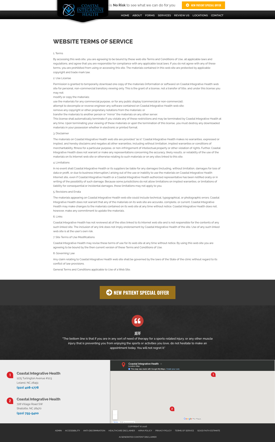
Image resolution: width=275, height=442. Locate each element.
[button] (137, 292)
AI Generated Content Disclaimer (137, 437)
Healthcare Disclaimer (122, 430)
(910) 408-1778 (28, 387)
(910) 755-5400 (28, 413)
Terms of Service (184, 430)
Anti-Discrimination (94, 430)
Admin (58, 430)
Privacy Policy (163, 430)
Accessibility (72, 430)
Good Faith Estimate (208, 430)
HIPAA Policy (145, 430)
